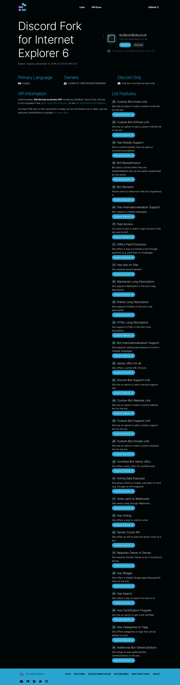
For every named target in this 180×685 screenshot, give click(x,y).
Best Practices (140, 674)
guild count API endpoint (54, 103)
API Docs (96, 7)
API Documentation (99, 674)
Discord (139, 44)
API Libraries (121, 674)
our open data (61, 112)
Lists (82, 7)
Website (125, 44)
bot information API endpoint (91, 103)
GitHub (152, 7)
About (156, 674)
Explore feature (122, 114)
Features (79, 674)
